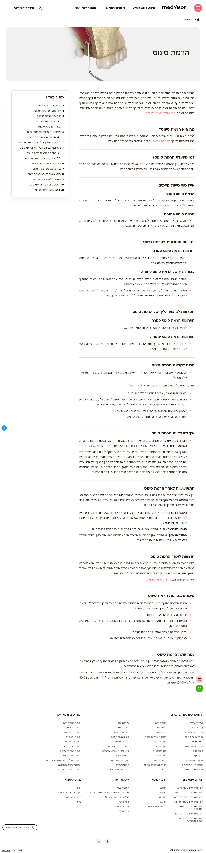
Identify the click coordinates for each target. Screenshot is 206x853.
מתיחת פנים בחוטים (193, 746)
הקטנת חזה (160, 732)
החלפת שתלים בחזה (155, 736)
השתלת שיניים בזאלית (159, 113)
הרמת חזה (161, 727)
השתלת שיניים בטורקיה (68, 769)
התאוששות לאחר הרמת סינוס (46, 174)
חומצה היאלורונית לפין (192, 764)
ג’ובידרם (162, 792)
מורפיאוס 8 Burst (195, 769)
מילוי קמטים (160, 760)
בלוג (79, 801)
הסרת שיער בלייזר (194, 736)
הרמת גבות (198, 741)
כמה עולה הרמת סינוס (49, 190)
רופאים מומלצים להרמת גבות (189, 813)
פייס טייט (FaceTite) (119, 769)
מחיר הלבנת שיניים (70, 755)
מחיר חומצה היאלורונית (68, 746)
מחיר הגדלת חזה (71, 722)
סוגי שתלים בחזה (71, 741)
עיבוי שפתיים (197, 727)
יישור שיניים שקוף (120, 760)
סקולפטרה (161, 769)
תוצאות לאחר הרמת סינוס (48, 179)
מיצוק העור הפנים (120, 736)
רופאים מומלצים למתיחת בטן (188, 801)
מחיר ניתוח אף (72, 736)
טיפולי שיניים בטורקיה (69, 764)
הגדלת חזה (160, 722)
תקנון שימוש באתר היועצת (67, 792)
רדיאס (163, 801)
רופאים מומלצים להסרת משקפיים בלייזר (191, 819)
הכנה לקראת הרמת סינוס (48, 163)
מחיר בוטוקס (73, 727)
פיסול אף (199, 755)
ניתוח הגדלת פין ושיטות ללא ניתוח (63, 760)
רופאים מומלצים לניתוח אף (190, 787)
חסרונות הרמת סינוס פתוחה (42, 158)
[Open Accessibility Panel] (4, 428)
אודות (78, 787)
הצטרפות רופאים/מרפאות (17, 827)
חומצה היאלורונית (157, 806)
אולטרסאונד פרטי (120, 806)
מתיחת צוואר (159, 750)
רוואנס (163, 787)
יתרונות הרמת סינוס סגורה (44, 137)
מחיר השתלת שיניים (159, 580)
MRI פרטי (124, 801)
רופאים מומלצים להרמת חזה (189, 797)
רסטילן (162, 797)
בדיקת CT (124, 811)
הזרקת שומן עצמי (195, 760)
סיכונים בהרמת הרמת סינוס (46, 184)
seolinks (6, 850)
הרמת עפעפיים (121, 741)
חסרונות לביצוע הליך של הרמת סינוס (42, 147)
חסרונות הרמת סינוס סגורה (43, 153)
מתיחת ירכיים (159, 746)
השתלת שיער (197, 722)
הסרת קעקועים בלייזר (192, 732)
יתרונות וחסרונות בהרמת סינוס (45, 132)
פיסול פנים (198, 750)
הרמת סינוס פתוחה (47, 126)
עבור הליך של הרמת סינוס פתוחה (39, 142)
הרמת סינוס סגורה (48, 121)
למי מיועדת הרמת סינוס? (48, 111)
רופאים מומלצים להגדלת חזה (189, 792)
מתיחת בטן (160, 741)
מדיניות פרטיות (73, 797)
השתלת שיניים (162, 141)
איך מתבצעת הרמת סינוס (48, 169)
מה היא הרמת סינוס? (51, 105)
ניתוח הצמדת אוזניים (118, 746)
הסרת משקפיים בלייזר (155, 764)
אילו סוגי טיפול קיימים (50, 116)
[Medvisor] (174, 8)
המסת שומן (123, 727)
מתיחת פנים (160, 755)
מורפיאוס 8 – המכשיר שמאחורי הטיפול (109, 792)
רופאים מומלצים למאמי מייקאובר (191, 808)
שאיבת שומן (123, 722)
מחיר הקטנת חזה (71, 732)
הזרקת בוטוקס (121, 732)
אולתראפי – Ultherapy (117, 797)
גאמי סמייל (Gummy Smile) (115, 750)
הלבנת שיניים (122, 764)
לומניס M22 (123, 787)
